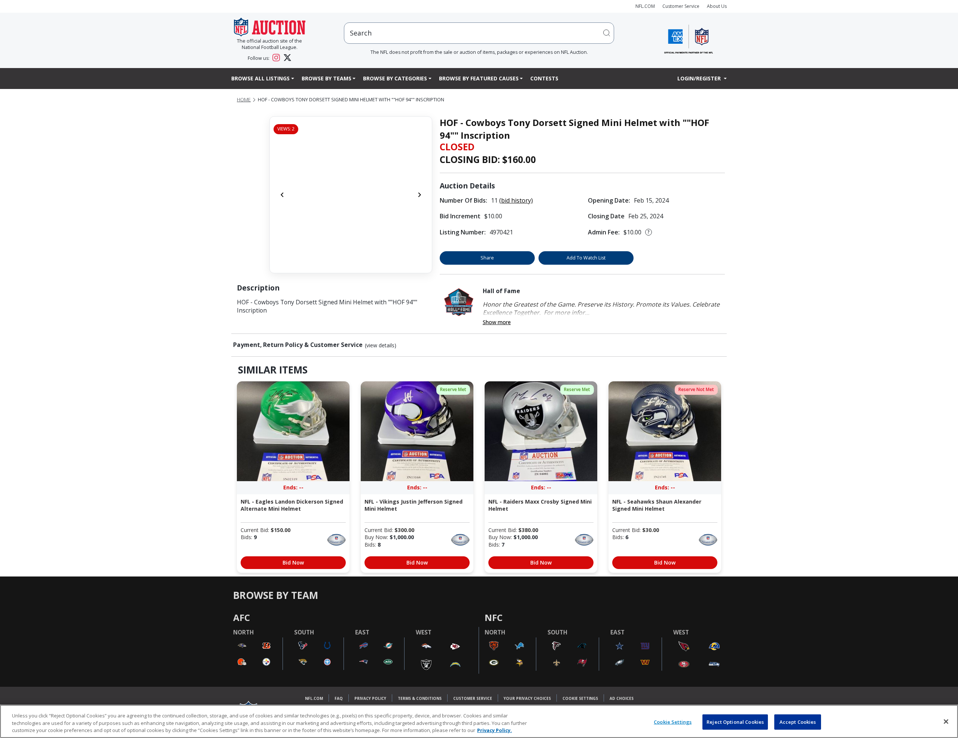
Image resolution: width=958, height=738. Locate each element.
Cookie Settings (580, 698)
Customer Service (680, 6)
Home (244, 99)
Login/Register (699, 78)
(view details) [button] (380, 345)
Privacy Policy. (494, 730)
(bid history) (516, 200)
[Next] (419, 195)
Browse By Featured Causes (479, 78)
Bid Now (293, 562)
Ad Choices (622, 698)
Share (487, 258)
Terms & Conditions (420, 698)
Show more (497, 322)
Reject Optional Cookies (735, 721)
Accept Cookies (797, 721)
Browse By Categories (395, 78)
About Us (717, 6)
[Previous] (282, 195)
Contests (544, 78)
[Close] (946, 721)
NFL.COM (645, 6)
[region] (479, 721)
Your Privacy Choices (527, 698)
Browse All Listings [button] (260, 78)
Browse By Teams (326, 78)
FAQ (339, 698)
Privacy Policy (370, 698)
